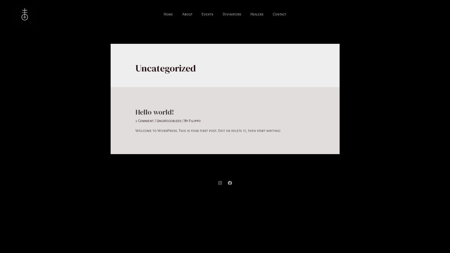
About (187, 14)
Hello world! (154, 112)
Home (168, 14)
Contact (279, 14)
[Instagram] (220, 183)
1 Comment (144, 121)
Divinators (232, 14)
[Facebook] (230, 183)
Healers (257, 14)
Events (207, 14)
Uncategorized (169, 121)
